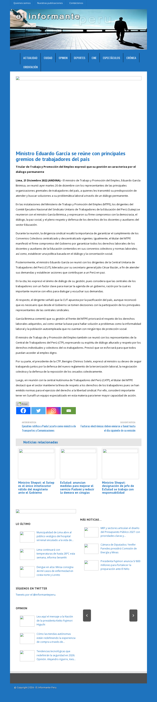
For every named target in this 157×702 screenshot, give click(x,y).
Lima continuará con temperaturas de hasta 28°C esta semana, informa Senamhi (56, 553)
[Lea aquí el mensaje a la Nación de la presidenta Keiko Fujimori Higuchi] (27, 621)
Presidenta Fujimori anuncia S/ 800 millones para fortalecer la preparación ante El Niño (120, 565)
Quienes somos (21, 2)
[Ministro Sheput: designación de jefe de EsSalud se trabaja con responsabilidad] (120, 463)
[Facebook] (23, 410)
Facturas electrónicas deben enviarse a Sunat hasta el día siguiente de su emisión (108, 426)
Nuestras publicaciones (50, 2)
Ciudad (48, 58)
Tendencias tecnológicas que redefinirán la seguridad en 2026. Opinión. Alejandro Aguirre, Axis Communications (56, 655)
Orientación (30, 67)
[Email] (69, 410)
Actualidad (30, 58)
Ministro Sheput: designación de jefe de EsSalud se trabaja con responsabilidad (118, 488)
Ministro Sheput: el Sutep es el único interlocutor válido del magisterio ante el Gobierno (36, 488)
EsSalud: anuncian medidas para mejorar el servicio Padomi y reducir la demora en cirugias (77, 488)
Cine (94, 58)
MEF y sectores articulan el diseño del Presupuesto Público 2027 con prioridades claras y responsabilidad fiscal (120, 532)
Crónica (131, 58)
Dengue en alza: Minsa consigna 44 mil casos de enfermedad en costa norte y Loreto (55, 571)
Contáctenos (76, 2)
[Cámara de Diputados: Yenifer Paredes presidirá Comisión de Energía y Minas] (91, 549)
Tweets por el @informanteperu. (36, 594)
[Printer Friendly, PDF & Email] (22, 404)
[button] (87, 615)
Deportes (79, 58)
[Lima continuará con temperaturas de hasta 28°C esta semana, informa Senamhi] (27, 554)
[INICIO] (15, 58)
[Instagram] (53, 410)
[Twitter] (38, 410)
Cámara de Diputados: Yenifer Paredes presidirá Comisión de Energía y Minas (119, 548)
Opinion (63, 58)
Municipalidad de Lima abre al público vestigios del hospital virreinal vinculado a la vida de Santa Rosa (54, 536)
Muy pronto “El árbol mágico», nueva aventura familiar (110, 630)
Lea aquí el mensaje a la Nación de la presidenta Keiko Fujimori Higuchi (55, 620)
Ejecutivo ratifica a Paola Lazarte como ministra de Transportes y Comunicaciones (49, 426)
